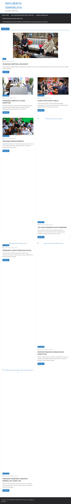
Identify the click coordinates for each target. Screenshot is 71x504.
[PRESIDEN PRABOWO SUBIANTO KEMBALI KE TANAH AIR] (17, 421)
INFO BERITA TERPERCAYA (15, 499)
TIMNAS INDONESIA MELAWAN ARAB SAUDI (12, 18)
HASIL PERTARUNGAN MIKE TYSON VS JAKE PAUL (22, 15)
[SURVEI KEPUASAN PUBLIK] (53, 86)
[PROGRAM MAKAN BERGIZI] (17, 126)
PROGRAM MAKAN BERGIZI (13, 141)
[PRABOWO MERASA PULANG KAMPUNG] (17, 86)
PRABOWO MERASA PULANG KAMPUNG (13, 101)
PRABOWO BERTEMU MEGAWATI (15, 64)
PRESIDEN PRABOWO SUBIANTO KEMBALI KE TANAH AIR (15, 479)
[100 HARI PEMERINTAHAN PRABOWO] (53, 169)
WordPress (3, 501)
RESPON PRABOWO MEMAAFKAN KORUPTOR (51, 353)
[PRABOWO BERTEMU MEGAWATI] (35, 45)
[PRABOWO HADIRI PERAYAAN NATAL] (17, 243)
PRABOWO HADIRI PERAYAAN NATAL (17, 250)
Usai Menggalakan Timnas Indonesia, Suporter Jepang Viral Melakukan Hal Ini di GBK (24, 22)
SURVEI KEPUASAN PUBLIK (48, 100)
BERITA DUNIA (5, 15)
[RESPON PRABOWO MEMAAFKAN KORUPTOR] (53, 294)
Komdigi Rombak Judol (42, 15)
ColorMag (30, 499)
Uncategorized (6, 95)
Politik (4, 58)
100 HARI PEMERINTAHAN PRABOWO (52, 227)
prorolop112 (12, 61)
